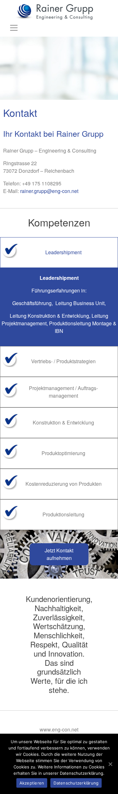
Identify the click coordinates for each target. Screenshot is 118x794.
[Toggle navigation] (14, 27)
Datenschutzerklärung (75, 782)
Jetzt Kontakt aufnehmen (59, 554)
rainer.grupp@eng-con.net (49, 191)
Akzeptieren (32, 782)
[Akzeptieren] (110, 764)
